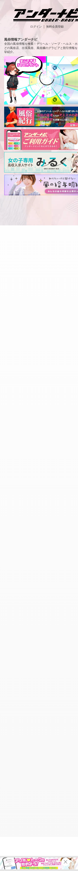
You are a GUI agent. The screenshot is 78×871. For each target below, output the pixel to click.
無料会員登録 (55, 26)
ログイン (36, 26)
